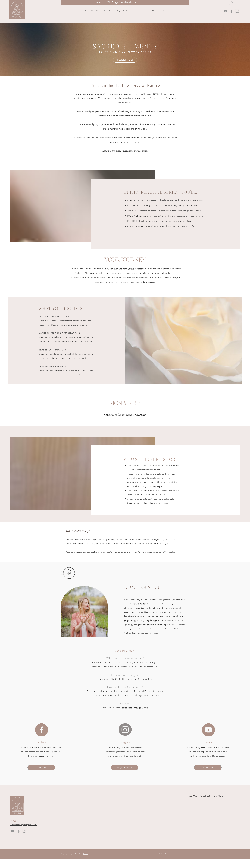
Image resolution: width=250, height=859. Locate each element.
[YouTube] (225, 11)
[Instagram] (237, 11)
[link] (231, 3)
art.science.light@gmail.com (135, 707)
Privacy (85, 854)
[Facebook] (231, 11)
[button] (96, 10)
